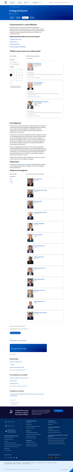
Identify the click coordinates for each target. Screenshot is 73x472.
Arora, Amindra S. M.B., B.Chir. (40, 190)
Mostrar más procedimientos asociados (18, 386)
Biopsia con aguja (13, 380)
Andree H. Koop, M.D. (38, 82)
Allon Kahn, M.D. (37, 63)
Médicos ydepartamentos (25, 17)
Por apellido (12, 66)
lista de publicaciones (21, 164)
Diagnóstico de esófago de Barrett (17, 367)
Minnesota (11, 181)
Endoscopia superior (14, 383)
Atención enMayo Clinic (32, 17)
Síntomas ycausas (12, 17)
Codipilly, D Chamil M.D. (39, 223)
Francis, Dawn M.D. (38, 234)
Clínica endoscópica (15, 44)
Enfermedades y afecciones (15, 6)
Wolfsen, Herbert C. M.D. (39, 301)
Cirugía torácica (13, 41)
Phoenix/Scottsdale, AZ (16, 64)
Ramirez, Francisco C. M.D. (39, 268)
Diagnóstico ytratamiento (18, 17)
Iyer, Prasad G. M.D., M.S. (39, 245)
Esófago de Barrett (18, 10)
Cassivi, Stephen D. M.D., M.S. (40, 212)
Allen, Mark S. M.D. (38, 179)
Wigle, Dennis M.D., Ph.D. (39, 290)
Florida (11, 179)
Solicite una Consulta (14, 13)
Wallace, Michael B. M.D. (39, 279)
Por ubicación (12, 59)
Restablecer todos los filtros (15, 86)
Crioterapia (12, 364)
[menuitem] (12, 17)
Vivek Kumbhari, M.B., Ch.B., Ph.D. (41, 101)
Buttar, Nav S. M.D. (38, 201)
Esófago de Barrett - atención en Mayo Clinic (19, 328)
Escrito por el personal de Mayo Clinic (17, 326)
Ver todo (11, 182)
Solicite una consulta (15, 333)
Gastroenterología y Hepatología (18, 46)
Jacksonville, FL (14, 62)
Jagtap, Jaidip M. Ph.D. (39, 256)
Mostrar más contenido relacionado (17, 369)
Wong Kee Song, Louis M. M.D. (40, 312)
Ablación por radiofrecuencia (16, 361)
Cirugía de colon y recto (15, 39)
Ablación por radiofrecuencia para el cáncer (19, 377)
